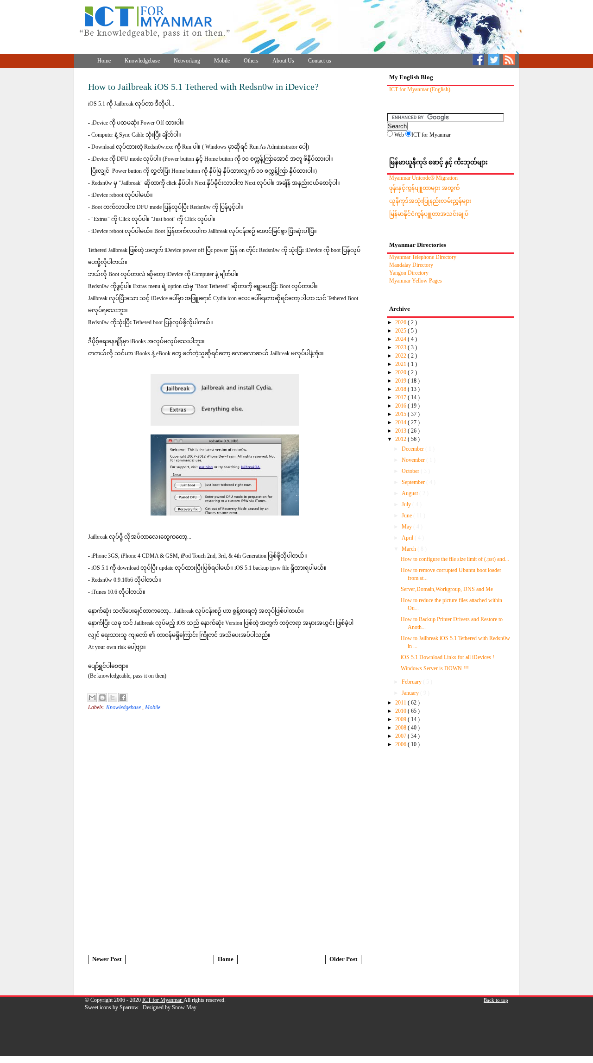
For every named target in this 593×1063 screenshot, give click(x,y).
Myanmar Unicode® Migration (423, 178)
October (411, 471)
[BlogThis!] (102, 697)
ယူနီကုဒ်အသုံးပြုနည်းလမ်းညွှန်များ (430, 201)
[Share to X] (112, 697)
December (413, 449)
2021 (401, 364)
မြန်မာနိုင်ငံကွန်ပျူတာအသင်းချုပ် (428, 214)
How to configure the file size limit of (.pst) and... (455, 559)
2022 (401, 355)
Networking (187, 60)
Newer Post (106, 959)
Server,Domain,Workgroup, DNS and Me (447, 589)
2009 (401, 719)
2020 (401, 372)
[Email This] (92, 697)
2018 (401, 389)
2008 (401, 727)
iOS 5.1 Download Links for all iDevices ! (447, 657)
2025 (401, 330)
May (407, 526)
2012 (401, 439)
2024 (401, 339)
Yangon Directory (409, 273)
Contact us (319, 60)
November (414, 460)
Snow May (185, 1007)
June (407, 515)
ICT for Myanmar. (162, 1000)
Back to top (496, 1000)
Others (251, 60)
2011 (401, 702)
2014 (401, 422)
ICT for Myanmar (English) (419, 89)
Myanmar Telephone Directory (422, 257)
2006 (401, 744)
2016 (401, 406)
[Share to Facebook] (122, 697)
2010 (401, 711)
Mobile (222, 60)
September (414, 482)
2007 (401, 736)
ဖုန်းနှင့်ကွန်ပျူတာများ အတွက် (424, 188)
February (412, 682)
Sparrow (130, 1007)
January (411, 693)
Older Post (343, 959)
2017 (401, 397)
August (410, 493)
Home (104, 60)
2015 (401, 414)
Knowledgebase (142, 60)
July (407, 504)
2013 (401, 431)
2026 (401, 322)
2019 (401, 380)
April (408, 538)
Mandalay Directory (411, 265)
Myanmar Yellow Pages (415, 280)
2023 (401, 347)
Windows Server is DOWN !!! (435, 668)
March (409, 549)
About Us (283, 60)
